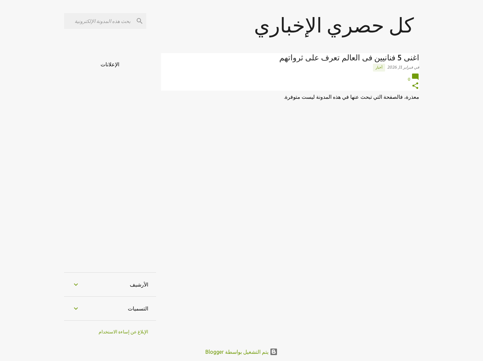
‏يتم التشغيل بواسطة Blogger (237, 352)
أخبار (379, 67)
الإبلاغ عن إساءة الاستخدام (123, 332)
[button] (415, 86)
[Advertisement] (110, 166)
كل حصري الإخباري (334, 24)
